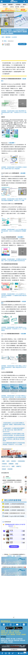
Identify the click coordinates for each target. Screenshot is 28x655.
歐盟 (17, 463)
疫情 (8, 461)
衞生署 (4, 469)
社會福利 (23, 634)
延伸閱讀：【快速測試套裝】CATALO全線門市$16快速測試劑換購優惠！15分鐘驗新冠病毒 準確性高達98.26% (14, 295)
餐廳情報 (12, 634)
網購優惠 (11, 463)
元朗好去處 (11, 633)
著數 (4, 461)
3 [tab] (13, 8)
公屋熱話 (12, 7)
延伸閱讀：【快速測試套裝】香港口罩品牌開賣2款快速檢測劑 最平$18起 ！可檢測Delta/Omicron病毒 (13, 112)
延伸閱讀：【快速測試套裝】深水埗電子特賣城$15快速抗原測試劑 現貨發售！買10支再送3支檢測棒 (13, 396)
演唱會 (4, 4)
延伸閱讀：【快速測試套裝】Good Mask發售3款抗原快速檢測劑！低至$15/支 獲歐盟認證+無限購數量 (13, 231)
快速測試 (5, 463)
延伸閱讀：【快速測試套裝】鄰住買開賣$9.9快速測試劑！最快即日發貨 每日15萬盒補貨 (14, 167)
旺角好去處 (3, 634)
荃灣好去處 (18, 633)
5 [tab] (16, 8)
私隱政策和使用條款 (14, 646)
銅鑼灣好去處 (4, 633)
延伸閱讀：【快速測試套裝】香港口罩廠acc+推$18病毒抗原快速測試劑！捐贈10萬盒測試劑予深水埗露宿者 (13, 367)
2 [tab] (12, 8)
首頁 (3, 37)
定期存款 (22, 7)
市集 (7, 631)
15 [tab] (15, 11)
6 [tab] (17, 8)
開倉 (10, 631)
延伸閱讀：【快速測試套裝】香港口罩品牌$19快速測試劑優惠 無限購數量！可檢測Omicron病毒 (13, 199)
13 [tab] (13, 11)
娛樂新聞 (17, 7)
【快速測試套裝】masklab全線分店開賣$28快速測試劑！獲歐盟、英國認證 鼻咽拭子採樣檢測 (14, 424)
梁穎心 (5, 41)
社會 (8, 634)
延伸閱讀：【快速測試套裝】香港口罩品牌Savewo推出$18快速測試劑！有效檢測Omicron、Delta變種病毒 (14, 328)
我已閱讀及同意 (14, 649)
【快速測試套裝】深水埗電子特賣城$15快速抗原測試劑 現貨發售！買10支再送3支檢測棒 (13, 434)
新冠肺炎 (14, 461)
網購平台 (19, 466)
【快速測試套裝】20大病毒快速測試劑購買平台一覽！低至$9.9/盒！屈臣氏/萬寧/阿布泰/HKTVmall (14, 429)
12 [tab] (17, 10)
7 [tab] (11, 10)
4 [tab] (15, 8)
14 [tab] (14, 11)
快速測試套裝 (21, 461)
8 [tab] (12, 10)
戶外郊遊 (18, 634)
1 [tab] (11, 8)
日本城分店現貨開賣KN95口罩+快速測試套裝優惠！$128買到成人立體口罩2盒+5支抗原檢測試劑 (14, 439)
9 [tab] (13, 10)
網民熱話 (3, 638)
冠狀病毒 (10, 469)
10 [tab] (15, 10)
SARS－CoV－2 (6, 466)
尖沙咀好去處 (15, 631)
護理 (13, 466)
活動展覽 (3, 631)
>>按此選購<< (11, 143)
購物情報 (8, 37)
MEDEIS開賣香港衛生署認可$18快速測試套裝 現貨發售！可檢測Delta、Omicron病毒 (14, 443)
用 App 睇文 (23, 44)
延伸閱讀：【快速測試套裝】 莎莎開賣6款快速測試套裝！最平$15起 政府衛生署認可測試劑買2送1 (13, 259)
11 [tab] (16, 10)
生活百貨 (14, 37)
